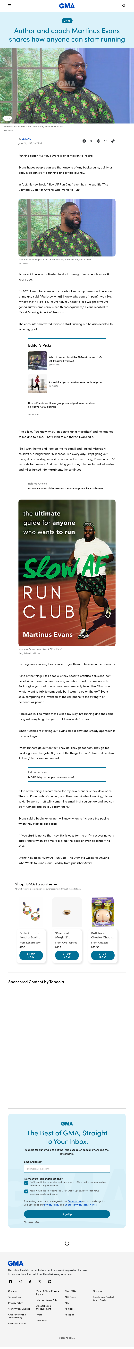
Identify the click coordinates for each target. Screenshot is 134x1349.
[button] (9, 6)
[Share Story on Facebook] (84, 141)
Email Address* (33, 1161)
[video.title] (67, 85)
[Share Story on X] (91, 141)
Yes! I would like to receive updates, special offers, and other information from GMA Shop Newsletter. (68, 1184)
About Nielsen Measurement (43, 1307)
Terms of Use (75, 1201)
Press (39, 1314)
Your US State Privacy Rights (47, 1292)
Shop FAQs (70, 1291)
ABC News (70, 1296)
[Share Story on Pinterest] (98, 141)
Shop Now (31, 955)
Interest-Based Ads (46, 1299)
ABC (67, 1302)
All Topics (69, 1314)
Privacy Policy (51, 1204)
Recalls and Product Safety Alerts (103, 1298)
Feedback (41, 1320)
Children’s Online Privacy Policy (17, 1316)
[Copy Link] (113, 141)
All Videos (70, 1308)
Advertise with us (17, 1323)
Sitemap (97, 1291)
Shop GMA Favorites (34, 883)
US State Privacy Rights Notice (81, 1204)
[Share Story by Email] (105, 141)
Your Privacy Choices (19, 1308)
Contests (12, 1291)
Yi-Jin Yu (26, 139)
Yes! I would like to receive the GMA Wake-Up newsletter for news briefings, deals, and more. (64, 1192)
